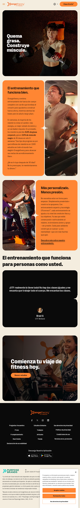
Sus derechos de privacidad (59, 501)
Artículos (40, 435)
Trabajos (40, 430)
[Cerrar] (75, 472)
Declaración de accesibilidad (17, 443)
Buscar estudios (21, 375)
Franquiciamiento (17, 435)
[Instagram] (42, 420)
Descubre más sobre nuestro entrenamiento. (53, 241)
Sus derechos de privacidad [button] (63, 425)
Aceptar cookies (59, 490)
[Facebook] (32, 420)
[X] (37, 420)
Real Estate (17, 439)
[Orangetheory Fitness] (40, 412)
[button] (55, 4)
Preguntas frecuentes (16, 425)
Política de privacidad (63, 430)
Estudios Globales (40, 425)
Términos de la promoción (63, 439)
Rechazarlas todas (59, 496)
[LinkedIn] (48, 420)
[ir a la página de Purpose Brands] (10, 471)
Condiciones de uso (63, 434)
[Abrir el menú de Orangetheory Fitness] (3, 4)
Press (17, 430)
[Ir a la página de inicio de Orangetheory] (16, 4)
